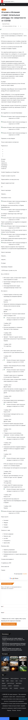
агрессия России (10, 683)
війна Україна (18, 683)
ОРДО (3, 680)
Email (2, 612)
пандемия (16, 688)
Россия (12, 680)
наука (11, 688)
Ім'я (2, 606)
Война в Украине (5, 678)
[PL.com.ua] (6, 4)
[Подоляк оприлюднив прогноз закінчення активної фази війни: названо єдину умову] (5, 669)
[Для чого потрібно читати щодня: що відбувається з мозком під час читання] (5, 663)
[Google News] (14, 578)
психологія (22, 688)
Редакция (9, 710)
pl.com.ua (6, 701)
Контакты (19, 710)
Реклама (14, 710)
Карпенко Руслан (5, 23)
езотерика (4, 685)
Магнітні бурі (23, 678)
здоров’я (10, 685)
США (17, 680)
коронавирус (16, 685)
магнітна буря (5, 688)
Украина (3, 683)
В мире (3, 9)
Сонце (21, 680)
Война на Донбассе (15, 678)
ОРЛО (7, 680)
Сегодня (25, 573)
